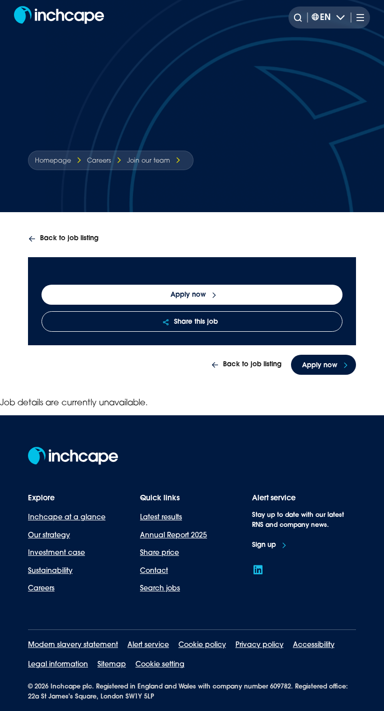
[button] (63, 239)
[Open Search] (300, 18)
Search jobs (160, 587)
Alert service (148, 644)
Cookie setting (160, 663)
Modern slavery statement (73, 644)
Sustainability (50, 570)
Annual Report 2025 (173, 534)
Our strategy (49, 534)
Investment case (56, 552)
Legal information (58, 663)
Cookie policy (202, 644)
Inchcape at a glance (67, 516)
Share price (159, 552)
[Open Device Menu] (358, 18)
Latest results (161, 516)
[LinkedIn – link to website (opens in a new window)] (258, 570)
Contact (154, 570)
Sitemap (112, 663)
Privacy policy (260, 644)
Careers (41, 587)
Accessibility (313, 644)
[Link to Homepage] (59, 17)
